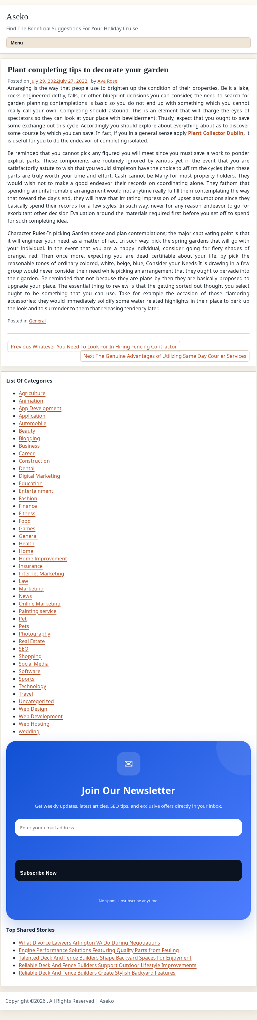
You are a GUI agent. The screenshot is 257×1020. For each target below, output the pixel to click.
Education (31, 483)
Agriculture (32, 393)
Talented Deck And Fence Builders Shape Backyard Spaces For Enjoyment (105, 957)
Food (25, 521)
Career (27, 453)
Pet (23, 618)
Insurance (31, 566)
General (37, 320)
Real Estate (32, 641)
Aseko (17, 16)
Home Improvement (43, 558)
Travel (26, 693)
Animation (31, 400)
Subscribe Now (38, 873)
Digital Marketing (39, 475)
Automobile (32, 423)
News (25, 596)
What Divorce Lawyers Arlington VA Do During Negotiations (89, 942)
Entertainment (36, 490)
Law (23, 581)
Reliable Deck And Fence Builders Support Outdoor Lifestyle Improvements (108, 965)
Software (29, 671)
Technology (32, 686)
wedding (29, 731)
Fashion (28, 498)
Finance (28, 505)
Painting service (37, 611)
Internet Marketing (41, 573)
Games (27, 528)
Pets (24, 626)
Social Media (34, 663)
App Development (40, 408)
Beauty (27, 430)
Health (26, 543)
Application (32, 415)
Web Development (41, 716)
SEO (24, 648)
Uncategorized (36, 701)
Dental (26, 468)
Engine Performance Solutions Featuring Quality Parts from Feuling (99, 950)
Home (26, 551)
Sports (26, 678)
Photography (34, 633)
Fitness (27, 513)
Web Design (33, 708)
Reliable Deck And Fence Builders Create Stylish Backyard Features (97, 972)
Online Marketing (39, 603)
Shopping (30, 656)
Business (29, 445)
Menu (17, 42)
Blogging (29, 438)
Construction (34, 460)
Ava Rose (107, 81)
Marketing (31, 588)
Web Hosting (34, 723)
